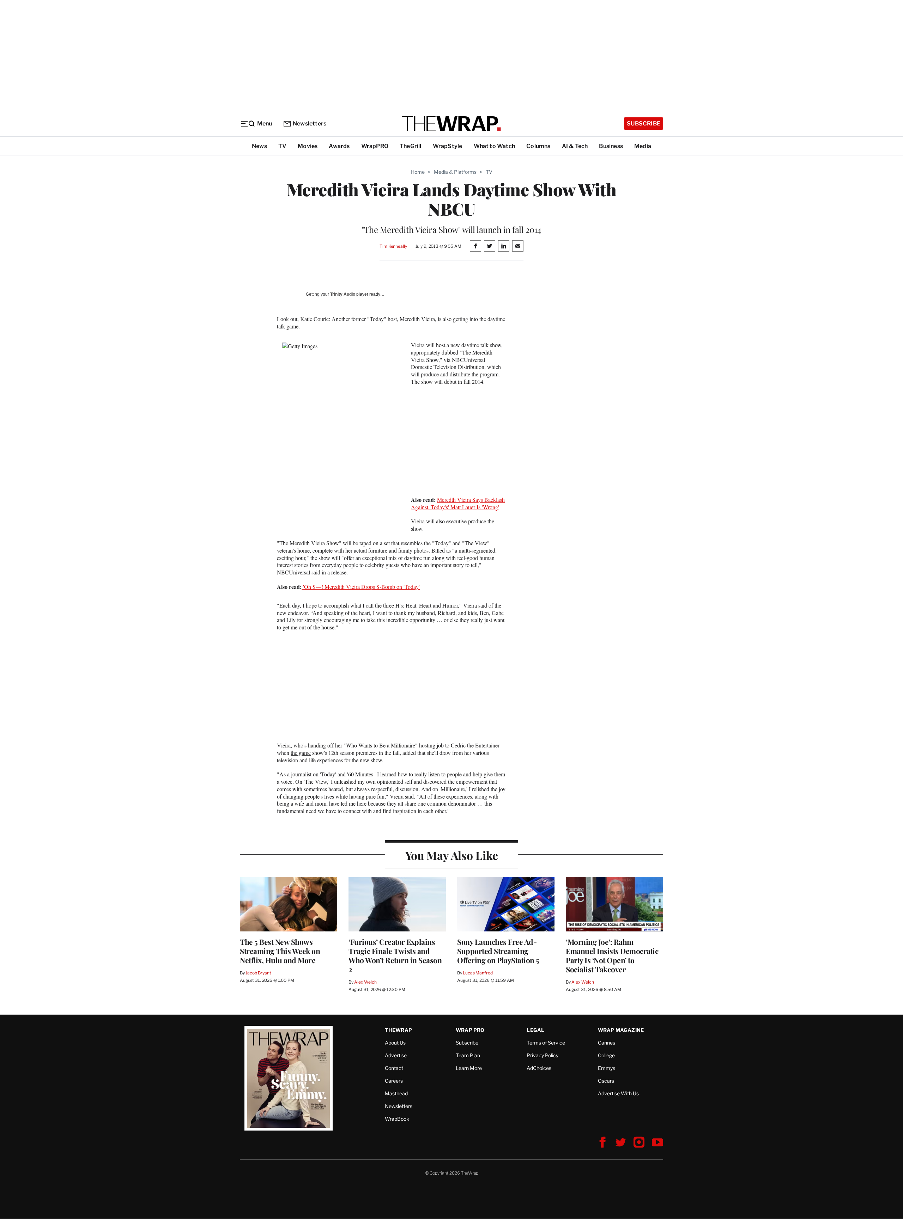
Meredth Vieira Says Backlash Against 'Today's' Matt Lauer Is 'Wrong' (458, 503)
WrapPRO (374, 146)
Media (642, 146)
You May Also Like (451, 855)
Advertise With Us (618, 1093)
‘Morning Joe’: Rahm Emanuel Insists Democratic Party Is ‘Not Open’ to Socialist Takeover (612, 955)
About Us (395, 1043)
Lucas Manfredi (478, 972)
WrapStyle (447, 146)
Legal (535, 1030)
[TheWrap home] (451, 123)
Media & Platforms (455, 172)
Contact (394, 1068)
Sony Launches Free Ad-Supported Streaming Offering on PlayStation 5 (498, 951)
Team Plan (468, 1055)
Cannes (606, 1043)
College (606, 1055)
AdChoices (539, 1068)
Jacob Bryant (258, 972)
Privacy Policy (542, 1055)
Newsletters (309, 123)
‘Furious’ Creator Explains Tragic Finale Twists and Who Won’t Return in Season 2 (395, 955)
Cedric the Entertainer (475, 745)
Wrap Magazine (621, 1030)
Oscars (606, 1081)
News (259, 146)
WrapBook (397, 1119)
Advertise (396, 1055)
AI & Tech (575, 146)
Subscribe (643, 123)
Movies (307, 146)
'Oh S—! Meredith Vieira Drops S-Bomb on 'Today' (361, 586)
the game (301, 752)
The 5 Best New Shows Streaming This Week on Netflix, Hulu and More (280, 951)
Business (611, 146)
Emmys (606, 1068)
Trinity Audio (342, 294)
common (437, 803)
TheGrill (411, 146)
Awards (339, 146)
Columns (538, 146)
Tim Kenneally (393, 246)
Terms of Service (546, 1043)
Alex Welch (365, 982)
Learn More (469, 1068)
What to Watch (494, 146)
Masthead (396, 1093)
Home (418, 172)
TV (282, 146)
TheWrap (398, 1030)
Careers (394, 1081)
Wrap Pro (470, 1030)
